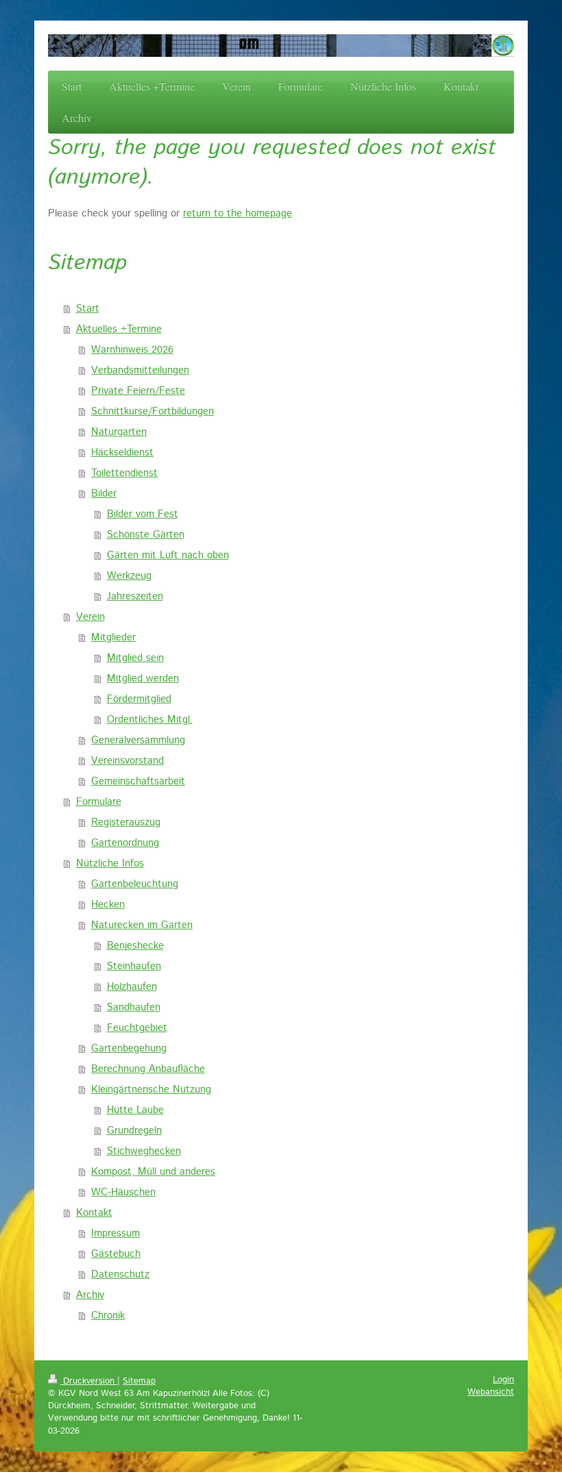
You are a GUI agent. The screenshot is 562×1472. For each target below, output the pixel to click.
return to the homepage (237, 213)
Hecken (108, 904)
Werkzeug (129, 576)
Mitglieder (113, 637)
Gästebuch (115, 1254)
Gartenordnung (125, 843)
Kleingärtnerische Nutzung (151, 1089)
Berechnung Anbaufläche (148, 1069)
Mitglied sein (135, 658)
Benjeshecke (135, 945)
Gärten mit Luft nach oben (168, 555)
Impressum (115, 1233)
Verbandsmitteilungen (140, 370)
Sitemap (139, 1381)
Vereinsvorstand (127, 760)
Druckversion (88, 1381)
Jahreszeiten (135, 596)
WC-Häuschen (123, 1192)
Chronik (108, 1315)
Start (87, 308)
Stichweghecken (144, 1151)
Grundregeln (134, 1130)
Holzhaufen (132, 987)
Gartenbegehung (129, 1048)
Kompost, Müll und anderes (153, 1171)
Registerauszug (125, 822)
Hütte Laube (135, 1110)
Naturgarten (119, 432)
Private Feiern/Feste (138, 391)
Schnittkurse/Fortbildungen (152, 411)
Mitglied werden (143, 678)
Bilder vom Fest (142, 514)
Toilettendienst (124, 473)
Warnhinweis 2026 (132, 349)
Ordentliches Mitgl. (150, 719)
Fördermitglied (139, 699)
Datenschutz (120, 1274)
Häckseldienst (122, 452)
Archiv (90, 1295)
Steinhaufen (134, 966)
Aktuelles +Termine (119, 329)
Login (503, 1379)
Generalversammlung (138, 740)
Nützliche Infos (110, 863)
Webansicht (490, 1392)
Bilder (104, 493)
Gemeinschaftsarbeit (138, 781)
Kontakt (94, 1213)
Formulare (98, 802)
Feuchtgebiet (137, 1028)
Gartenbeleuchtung (134, 884)
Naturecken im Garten (142, 925)
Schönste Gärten (145, 534)
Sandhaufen (133, 1007)
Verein (90, 617)
